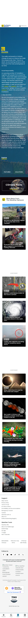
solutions (4, 90)
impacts (13, 86)
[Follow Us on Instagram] (7, 555)
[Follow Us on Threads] (19, 555)
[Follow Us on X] (23, 555)
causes (6, 86)
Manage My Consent (7, 510)
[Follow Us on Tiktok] (15, 555)
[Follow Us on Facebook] (3, 555)
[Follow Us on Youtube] (11, 555)
